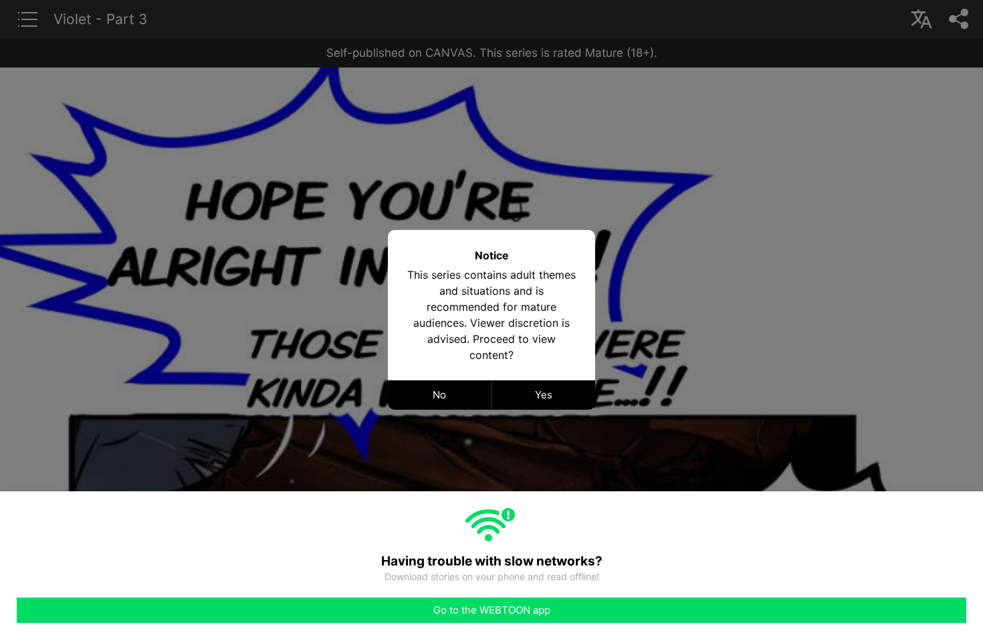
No (439, 394)
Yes (543, 394)
